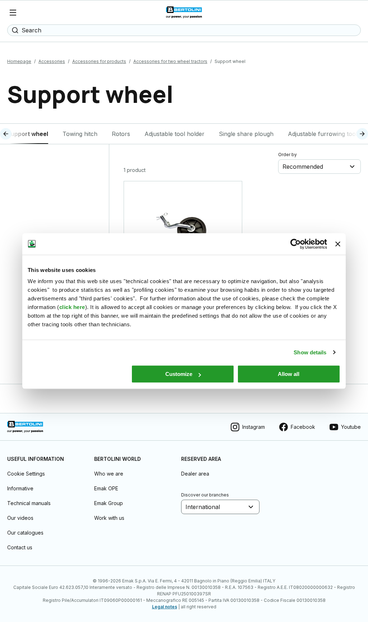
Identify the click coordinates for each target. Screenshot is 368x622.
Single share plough (246, 133)
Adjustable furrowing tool (322, 133)
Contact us (19, 547)
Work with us (109, 518)
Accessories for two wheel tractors (170, 61)
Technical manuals (29, 503)
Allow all (288, 374)
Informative (20, 488)
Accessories (51, 61)
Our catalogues (25, 533)
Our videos (20, 518)
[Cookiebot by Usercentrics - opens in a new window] (295, 244)
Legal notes (164, 606)
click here (72, 307)
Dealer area (195, 474)
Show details (310, 352)
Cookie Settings (26, 474)
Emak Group (108, 503)
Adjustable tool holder (174, 133)
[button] (19, 134)
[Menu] (13, 12)
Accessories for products (99, 61)
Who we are (108, 474)
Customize (178, 374)
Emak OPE (106, 488)
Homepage (19, 61)
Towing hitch (80, 133)
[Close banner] (337, 243)
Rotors (121, 133)
